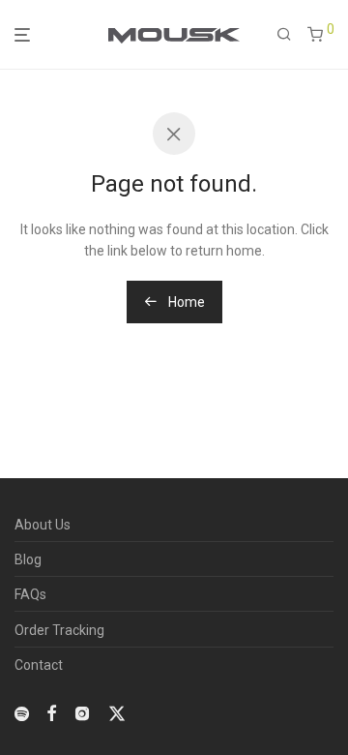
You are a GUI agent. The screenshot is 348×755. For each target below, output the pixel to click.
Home (185, 302)
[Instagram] (82, 712)
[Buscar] (284, 35)
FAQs (30, 594)
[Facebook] (51, 712)
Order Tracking (59, 630)
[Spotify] (21, 712)
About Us (42, 524)
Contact (38, 665)
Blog (28, 559)
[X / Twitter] (117, 712)
